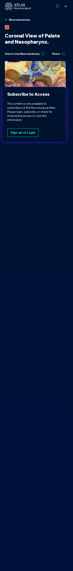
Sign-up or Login (23, 132)
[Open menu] (65, 6)
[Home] (18, 6)
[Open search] (57, 6)
